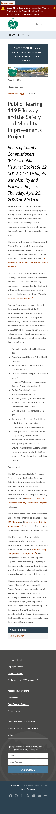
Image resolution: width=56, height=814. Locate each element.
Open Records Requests (18, 704)
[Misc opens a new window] (39, 795)
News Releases (18, 629)
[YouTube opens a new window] (34, 795)
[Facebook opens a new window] (10, 795)
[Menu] (42, 24)
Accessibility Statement (18, 691)
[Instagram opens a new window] (16, 795)
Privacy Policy (14, 711)
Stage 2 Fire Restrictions (18, 8)
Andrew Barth (14, 93)
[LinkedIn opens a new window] (22, 795)
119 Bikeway (14, 522)
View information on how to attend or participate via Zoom (28, 262)
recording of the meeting (19, 298)
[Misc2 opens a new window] (45, 795)
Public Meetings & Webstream (21, 680)
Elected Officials (15, 660)
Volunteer (12, 735)
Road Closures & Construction (21, 721)
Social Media (17, 635)
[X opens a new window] (28, 795)
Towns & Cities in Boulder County (23, 728)
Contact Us (13, 697)
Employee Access (15, 666)
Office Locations (15, 673)
